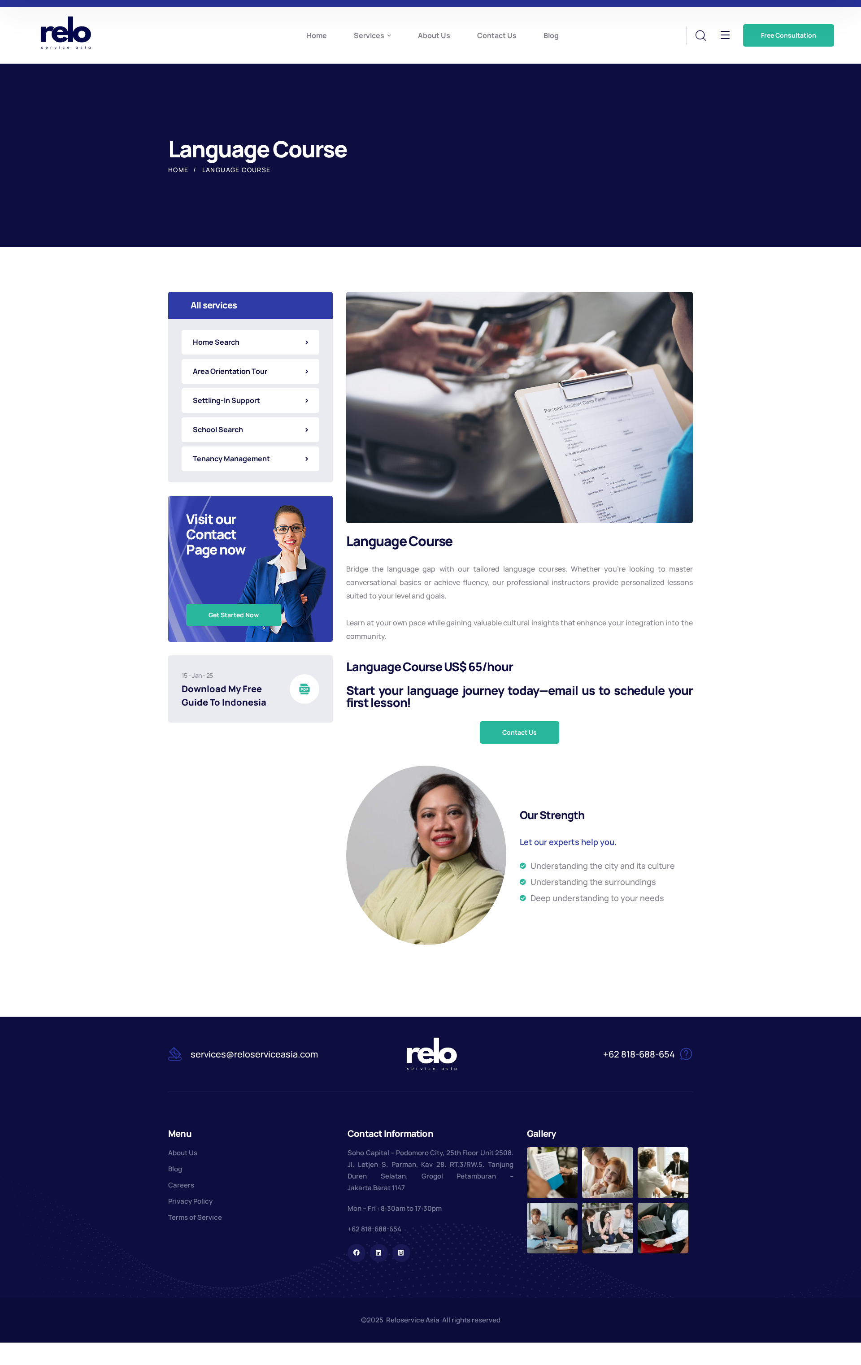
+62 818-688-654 (374, 1229)
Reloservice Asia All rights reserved (443, 1320)
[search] (700, 35)
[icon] (356, 1253)
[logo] (66, 32)
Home (178, 169)
